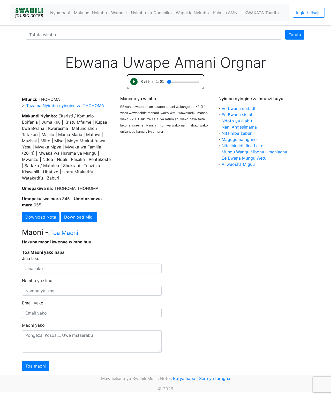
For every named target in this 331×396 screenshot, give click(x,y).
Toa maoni (35, 366)
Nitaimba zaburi (237, 133)
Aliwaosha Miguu (238, 164)
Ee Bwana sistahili (239, 114)
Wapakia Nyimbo (192, 12)
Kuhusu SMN (225, 12)
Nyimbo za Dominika (151, 12)
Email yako (32, 302)
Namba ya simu (37, 280)
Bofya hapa (184, 378)
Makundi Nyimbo (90, 12)
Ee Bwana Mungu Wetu (244, 158)
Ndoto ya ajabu (237, 120)
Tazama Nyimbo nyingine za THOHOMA (65, 105)
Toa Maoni (64, 232)
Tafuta (295, 34)
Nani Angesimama (239, 127)
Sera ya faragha (214, 378)
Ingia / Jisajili (308, 12)
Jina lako (31, 258)
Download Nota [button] (40, 217)
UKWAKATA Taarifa (260, 12)
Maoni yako (33, 325)
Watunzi (119, 12)
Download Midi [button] (79, 217)
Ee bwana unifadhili (241, 108)
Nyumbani (60, 12)
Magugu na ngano (239, 139)
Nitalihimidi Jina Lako (243, 145)
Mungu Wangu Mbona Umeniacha (254, 151)
